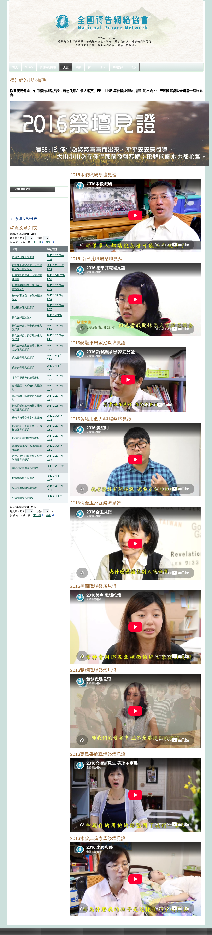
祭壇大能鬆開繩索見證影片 (27, 437)
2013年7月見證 (23, 205)
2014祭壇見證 (23, 200)
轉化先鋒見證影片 (22, 317)
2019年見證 (21, 172)
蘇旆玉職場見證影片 (23, 357)
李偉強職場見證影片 (23, 497)
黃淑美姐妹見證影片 (23, 257)
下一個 (37, 242)
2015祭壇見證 (23, 194)
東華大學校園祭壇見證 (24, 487)
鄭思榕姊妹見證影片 (23, 307)
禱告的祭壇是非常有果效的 (27, 417)
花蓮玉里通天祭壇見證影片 (27, 377)
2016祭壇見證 (23, 189)
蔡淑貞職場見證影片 (23, 367)
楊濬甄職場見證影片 (23, 478)
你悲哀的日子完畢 (25, 210)
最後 (48, 242)
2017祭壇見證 (23, 183)
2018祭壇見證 (23, 178)
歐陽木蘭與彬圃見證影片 (25, 467)
